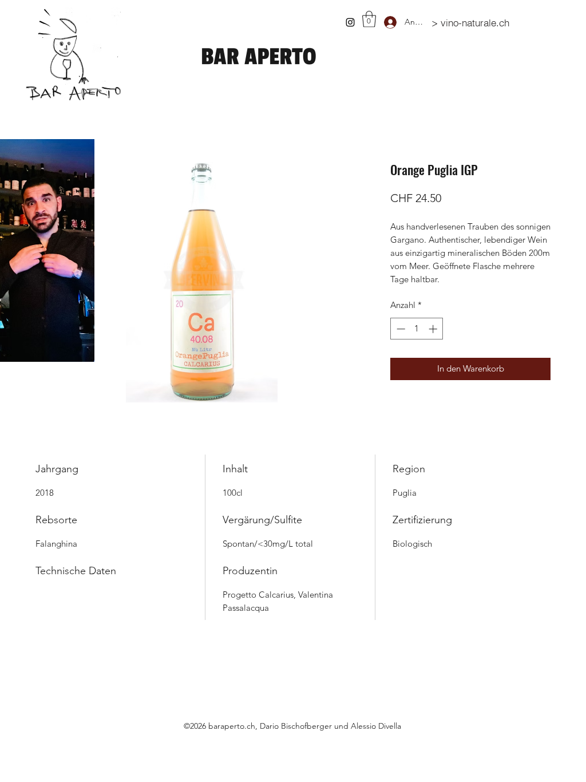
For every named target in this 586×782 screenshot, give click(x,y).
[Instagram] (350, 22)
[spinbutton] (416, 328)
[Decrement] (399, 328)
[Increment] (434, 328)
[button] (369, 19)
